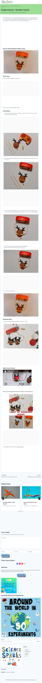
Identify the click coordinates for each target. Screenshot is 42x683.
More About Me (20, 575)
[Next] (39, 498)
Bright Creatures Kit (22, 17)
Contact (26, 649)
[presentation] (10, 492)
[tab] (20, 511)
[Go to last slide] (3, 498)
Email (16, 551)
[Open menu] (40, 2)
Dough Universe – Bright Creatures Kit (9, 476)
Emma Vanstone (5, 12)
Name (3, 551)
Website (30, 551)
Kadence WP (33, 679)
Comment (4, 537)
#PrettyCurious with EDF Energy (34, 476)
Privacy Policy (28, 651)
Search (2, 639)
